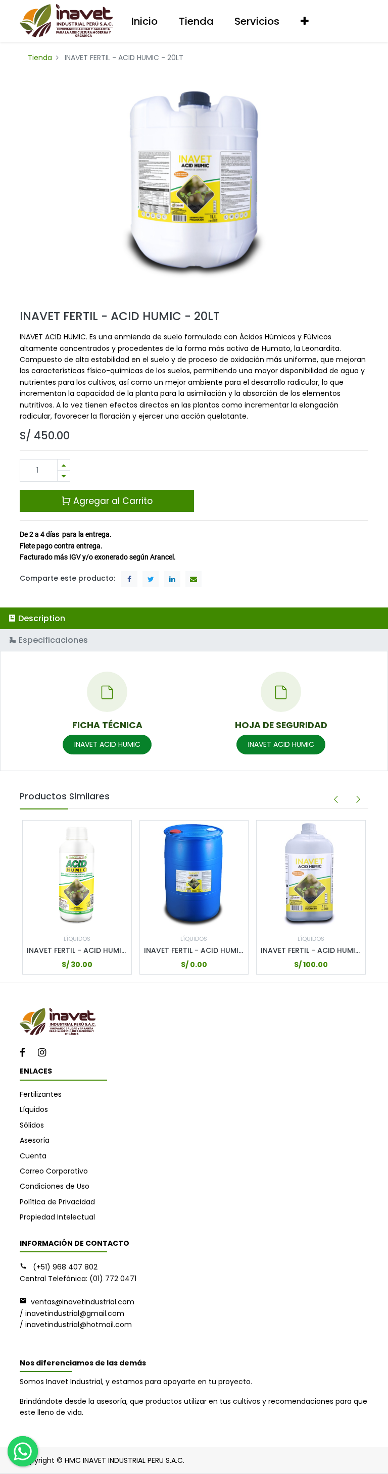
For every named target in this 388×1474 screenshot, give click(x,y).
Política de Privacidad (57, 1202)
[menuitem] (144, 21)
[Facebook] (26, 1053)
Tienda (40, 58)
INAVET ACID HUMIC (107, 744)
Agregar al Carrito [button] (112, 501)
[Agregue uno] (64, 465)
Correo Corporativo (54, 1171)
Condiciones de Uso (54, 1186)
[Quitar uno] (64, 476)
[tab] (194, 618)
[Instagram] (45, 1053)
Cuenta (33, 1156)
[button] (305, 21)
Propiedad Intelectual (57, 1217)
